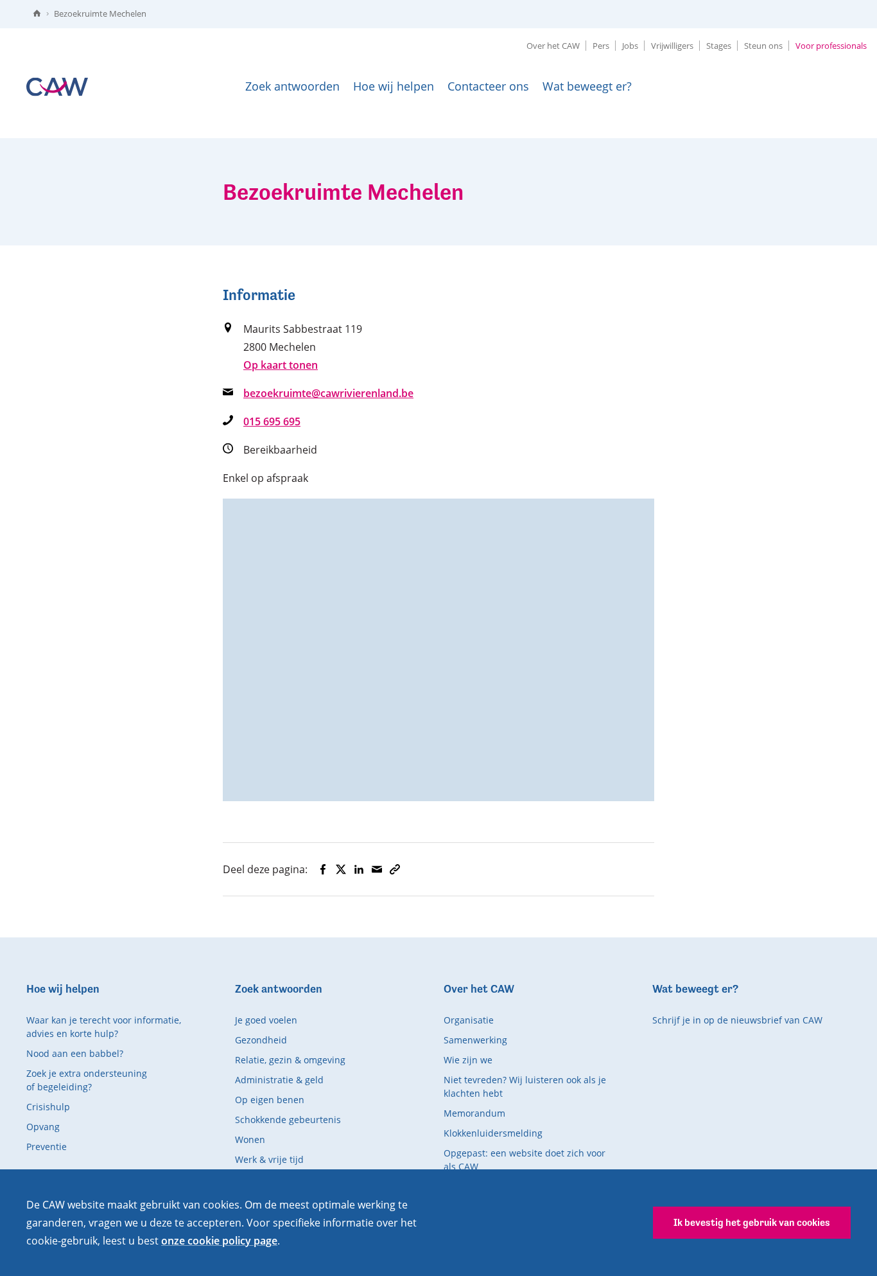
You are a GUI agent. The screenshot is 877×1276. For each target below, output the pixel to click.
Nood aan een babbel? (74, 1053)
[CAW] (57, 86)
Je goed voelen (266, 1020)
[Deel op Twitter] (341, 869)
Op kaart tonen (280, 365)
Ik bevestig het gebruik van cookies (751, 1222)
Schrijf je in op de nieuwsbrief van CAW (737, 1020)
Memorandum (474, 1113)
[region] (438, 650)
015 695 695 (271, 421)
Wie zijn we (468, 1060)
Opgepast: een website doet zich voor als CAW (524, 1160)
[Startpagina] (37, 14)
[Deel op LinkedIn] (359, 869)
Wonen (250, 1139)
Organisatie (469, 1020)
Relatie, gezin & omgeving (290, 1060)
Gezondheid (261, 1040)
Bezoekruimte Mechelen (100, 13)
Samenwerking (475, 1040)
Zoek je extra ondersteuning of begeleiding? (86, 1080)
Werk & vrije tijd (269, 1159)
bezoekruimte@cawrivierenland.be (328, 393)
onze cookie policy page (219, 1241)
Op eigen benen (269, 1100)
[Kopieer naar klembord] (395, 869)
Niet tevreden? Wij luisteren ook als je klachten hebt (525, 1086)
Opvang (43, 1127)
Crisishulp (48, 1107)
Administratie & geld (279, 1080)
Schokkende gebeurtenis (288, 1119)
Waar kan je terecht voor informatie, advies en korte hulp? (103, 1027)
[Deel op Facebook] (323, 869)
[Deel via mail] (377, 869)
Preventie (46, 1146)
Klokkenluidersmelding (493, 1133)
